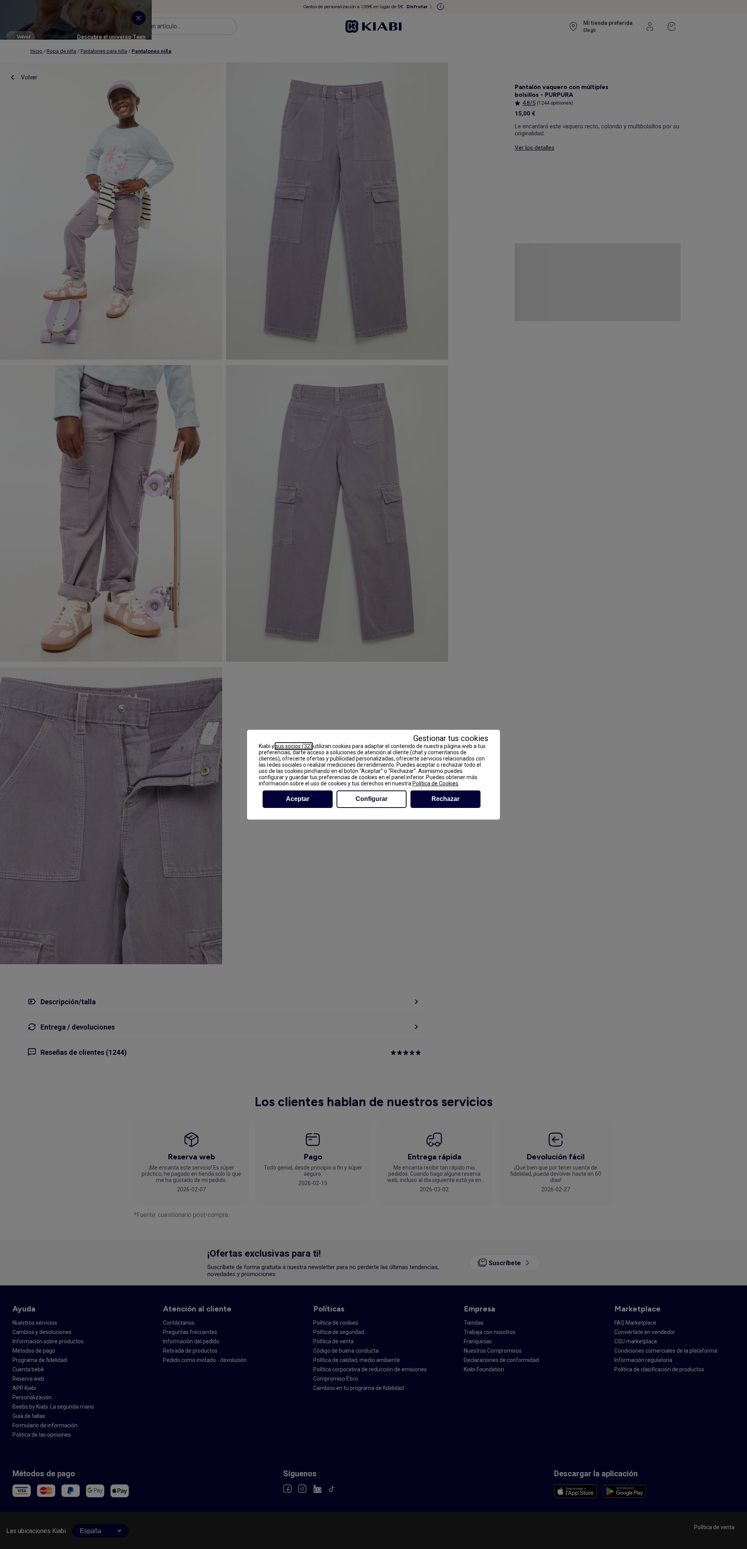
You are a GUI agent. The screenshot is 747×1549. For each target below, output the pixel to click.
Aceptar (297, 798)
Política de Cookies (435, 783)
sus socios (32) (293, 746)
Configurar (372, 798)
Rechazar (445, 798)
